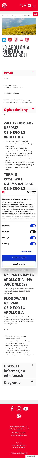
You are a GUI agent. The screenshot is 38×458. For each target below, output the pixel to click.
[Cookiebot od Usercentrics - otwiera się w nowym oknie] (27, 192)
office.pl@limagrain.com (19, 435)
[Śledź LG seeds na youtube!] (25, 409)
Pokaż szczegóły (26, 251)
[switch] (33, 231)
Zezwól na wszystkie (19, 258)
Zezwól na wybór (19, 264)
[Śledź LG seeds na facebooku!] (12, 409)
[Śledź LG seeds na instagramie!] (19, 409)
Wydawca (19, 443)
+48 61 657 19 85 (20, 433)
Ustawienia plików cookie (19, 453)
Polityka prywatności (19, 445)
